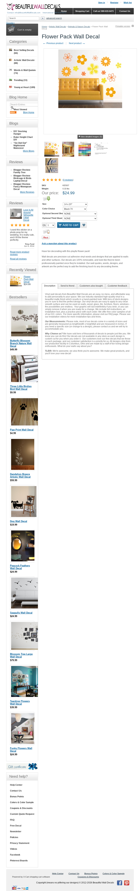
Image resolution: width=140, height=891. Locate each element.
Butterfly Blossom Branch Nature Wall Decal (21, 343)
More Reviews (27, 192)
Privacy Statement (19, 843)
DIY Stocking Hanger (20, 132)
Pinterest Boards (19, 860)
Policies (14, 837)
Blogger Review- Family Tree (22, 171)
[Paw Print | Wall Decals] (29, 424)
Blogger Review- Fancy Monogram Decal (22, 186)
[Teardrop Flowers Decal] (26, 696)
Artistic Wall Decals (57, 26)
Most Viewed (20, 109)
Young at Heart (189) (24, 87)
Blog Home (28, 112)
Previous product (53, 43)
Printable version (122, 26)
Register (114, 2)
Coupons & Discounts (21, 808)
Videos (13, 849)
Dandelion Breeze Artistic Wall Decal (20, 475)
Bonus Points (17, 796)
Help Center (16, 785)
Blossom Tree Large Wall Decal (21, 655)
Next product (77, 43)
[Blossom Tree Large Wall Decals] (32, 649)
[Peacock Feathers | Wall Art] (22, 560)
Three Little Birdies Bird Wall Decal (21, 387)
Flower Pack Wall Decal (29, 279)
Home (44, 26)
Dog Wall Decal (18, 521)
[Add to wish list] (84, 225)
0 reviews (68, 180)
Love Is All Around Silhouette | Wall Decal (28, 215)
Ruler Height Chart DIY (23, 138)
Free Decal (15, 825)
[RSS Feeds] (13, 113)
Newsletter (15, 831)
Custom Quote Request (22, 814)
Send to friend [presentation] (67, 286)
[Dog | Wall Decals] (23, 516)
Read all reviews (18, 259)
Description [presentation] (49, 286)
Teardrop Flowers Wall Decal (20, 702)
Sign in (101, 2)
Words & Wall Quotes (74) (25, 71)
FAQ (12, 820)
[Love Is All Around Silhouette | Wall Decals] (16, 218)
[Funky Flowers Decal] (22, 743)
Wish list (128, 2)
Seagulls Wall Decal (21, 612)
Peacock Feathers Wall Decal (20, 567)
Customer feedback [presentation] (117, 286)
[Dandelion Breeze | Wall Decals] (22, 469)
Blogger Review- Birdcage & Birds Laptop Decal (22, 178)
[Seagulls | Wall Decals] (30, 607)
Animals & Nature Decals (79, 26)
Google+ (10, 23)
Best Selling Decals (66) (24, 51)
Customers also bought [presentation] (91, 286)
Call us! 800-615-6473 (103, 11)
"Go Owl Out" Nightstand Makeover (20, 145)
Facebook (15, 855)
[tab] (50, 286)
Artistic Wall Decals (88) (24, 61)
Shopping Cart (82, 11)
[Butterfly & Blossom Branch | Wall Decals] (31, 335)
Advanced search (54, 18)
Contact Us (16, 790)
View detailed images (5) (91, 137)
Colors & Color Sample (22, 802)
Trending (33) (20, 80)
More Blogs (28, 151)
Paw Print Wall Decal (22, 429)
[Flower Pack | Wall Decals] (16, 285)
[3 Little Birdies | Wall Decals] (32, 381)
